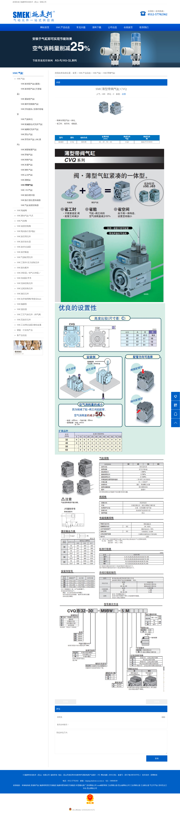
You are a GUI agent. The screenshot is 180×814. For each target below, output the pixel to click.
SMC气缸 (21, 79)
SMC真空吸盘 (23, 252)
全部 (124, 94)
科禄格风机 (26, 785)
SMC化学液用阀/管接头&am (29, 299)
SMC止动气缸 (25, 175)
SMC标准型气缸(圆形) (28, 84)
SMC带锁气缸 (25, 155)
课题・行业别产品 (25, 330)
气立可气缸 (154, 785)
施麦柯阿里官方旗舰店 (48, 785)
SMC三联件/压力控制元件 (28, 262)
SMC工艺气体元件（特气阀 (29, 314)
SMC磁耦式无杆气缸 (28, 129)
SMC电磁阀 (22, 210)
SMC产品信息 (63, 27)
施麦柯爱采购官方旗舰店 (66, 785)
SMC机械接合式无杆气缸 (30, 124)
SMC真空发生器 (24, 242)
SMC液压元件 (23, 294)
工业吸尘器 (145, 785)
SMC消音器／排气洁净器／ (29, 273)
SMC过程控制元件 (25, 288)
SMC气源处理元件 (25, 257)
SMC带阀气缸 (25, 185)
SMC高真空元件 (24, 320)
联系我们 (144, 27)
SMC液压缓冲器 (26, 195)
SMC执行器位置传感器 (29, 200)
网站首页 (44, 27)
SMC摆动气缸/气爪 (25, 216)
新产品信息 (22, 335)
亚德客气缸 (35, 785)
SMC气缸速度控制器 (28, 205)
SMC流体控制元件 (25, 283)
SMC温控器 (22, 309)
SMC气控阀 (22, 221)
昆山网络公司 (92, 788)
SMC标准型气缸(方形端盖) (29, 91)
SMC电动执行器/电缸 (26, 231)
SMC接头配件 (23, 268)
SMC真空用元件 (24, 236)
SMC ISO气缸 (25, 190)
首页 (74, 73)
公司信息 (112, 27)
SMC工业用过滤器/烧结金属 (29, 325)
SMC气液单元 (25, 119)
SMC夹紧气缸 (25, 165)
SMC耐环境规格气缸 (28, 104)
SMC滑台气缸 (25, 134)
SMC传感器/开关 (24, 278)
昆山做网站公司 (124, 785)
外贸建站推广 (81, 785)
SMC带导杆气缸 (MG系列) (29, 142)
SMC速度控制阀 (24, 226)
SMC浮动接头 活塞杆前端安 (30, 111)
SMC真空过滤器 (24, 247)
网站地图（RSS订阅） (109, 775)
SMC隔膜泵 (22, 304)
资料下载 (96, 27)
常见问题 (81, 27)
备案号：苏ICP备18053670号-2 (129, 775)
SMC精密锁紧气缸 (27, 150)
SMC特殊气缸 (25, 160)
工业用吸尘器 (112, 785)
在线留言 (128, 27)
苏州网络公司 (91, 785)
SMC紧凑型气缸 (26, 99)
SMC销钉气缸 (25, 170)
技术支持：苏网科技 (149, 775)
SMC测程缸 (24, 180)
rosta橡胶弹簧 (102, 785)
